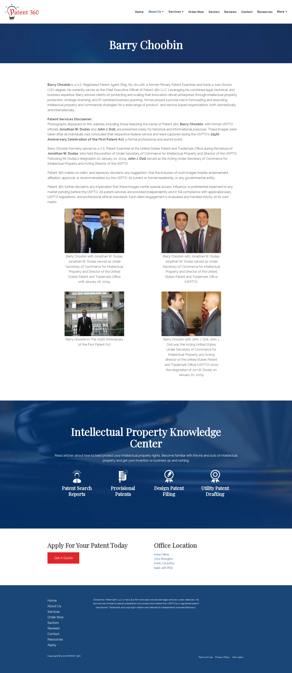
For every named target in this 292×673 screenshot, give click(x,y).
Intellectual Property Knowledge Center (146, 437)
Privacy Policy (222, 657)
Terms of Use (205, 657)
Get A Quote (63, 558)
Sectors (214, 11)
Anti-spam (238, 657)
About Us (154, 11)
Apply (51, 645)
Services (174, 11)
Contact (246, 11)
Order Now (196, 11)
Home (139, 11)
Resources (264, 11)
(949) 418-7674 (163, 567)
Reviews (230, 11)
